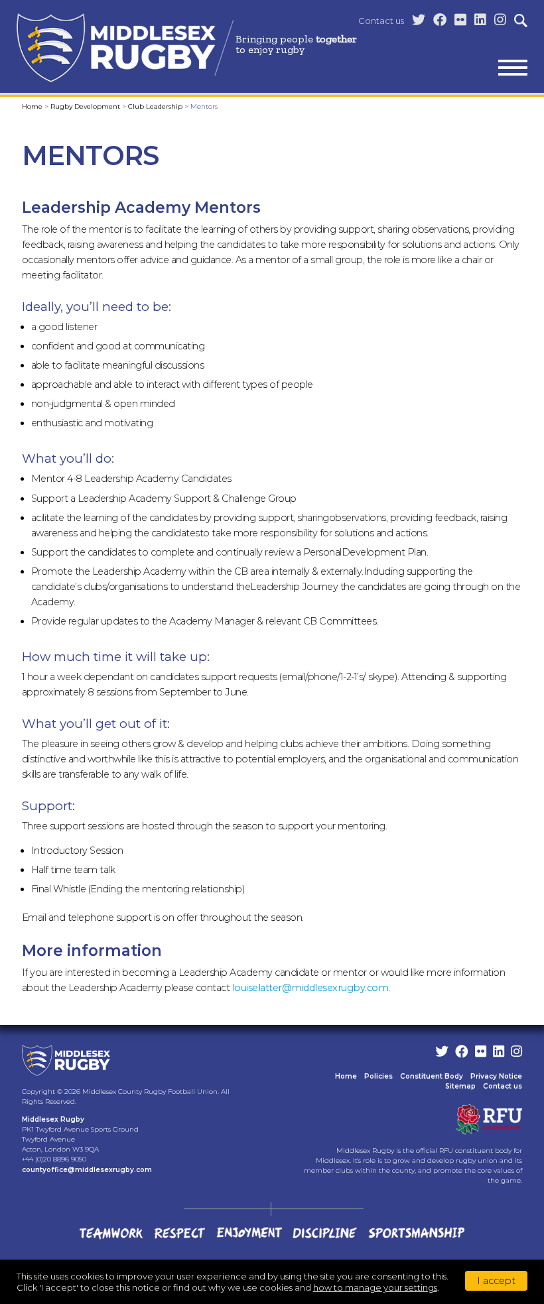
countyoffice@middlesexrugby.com (87, 1169)
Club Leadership (155, 106)
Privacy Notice (496, 1076)
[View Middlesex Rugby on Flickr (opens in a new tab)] (460, 20)
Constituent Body (431, 1076)
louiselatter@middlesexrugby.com (310, 988)
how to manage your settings (375, 1287)
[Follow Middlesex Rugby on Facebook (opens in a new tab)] (439, 20)
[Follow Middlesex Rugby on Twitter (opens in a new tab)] (418, 20)
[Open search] (520, 20)
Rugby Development (85, 106)
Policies (378, 1076)
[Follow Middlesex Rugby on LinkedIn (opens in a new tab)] (480, 20)
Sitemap (460, 1086)
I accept (496, 1281)
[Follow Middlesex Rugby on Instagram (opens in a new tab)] (500, 20)
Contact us (381, 20)
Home (32, 106)
